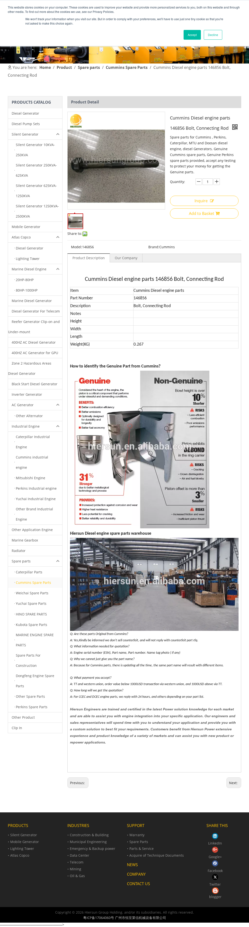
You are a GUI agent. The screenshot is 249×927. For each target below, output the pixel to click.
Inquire (201, 200)
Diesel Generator (25, 113)
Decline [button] (213, 35)
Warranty (136, 835)
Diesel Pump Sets (26, 123)
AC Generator (23, 405)
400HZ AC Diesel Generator (34, 342)
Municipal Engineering (88, 841)
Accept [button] (192, 35)
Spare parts (21, 561)
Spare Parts (138, 841)
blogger (215, 896)
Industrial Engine (26, 426)
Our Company (126, 258)
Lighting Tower (22, 848)
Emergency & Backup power (92, 848)
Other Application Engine (32, 529)
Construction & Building (89, 835)
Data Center (79, 855)
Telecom (76, 862)
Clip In (17, 727)
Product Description (88, 258)
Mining (75, 869)
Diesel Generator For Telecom (36, 311)
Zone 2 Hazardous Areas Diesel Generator (29, 368)
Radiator (19, 550)
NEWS (132, 864)
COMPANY (136, 874)
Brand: (153, 247)
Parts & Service (141, 848)
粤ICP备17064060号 (98, 917)
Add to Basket (201, 213)
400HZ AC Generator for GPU (35, 352)
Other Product (23, 717)
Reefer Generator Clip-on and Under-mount (34, 326)
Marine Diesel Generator (32, 300)
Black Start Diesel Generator (34, 384)
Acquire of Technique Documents (156, 855)
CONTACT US (138, 883)
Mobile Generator (26, 226)
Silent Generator (25, 134)
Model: (76, 247)
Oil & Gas (77, 875)
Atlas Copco (21, 237)
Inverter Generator (27, 394)
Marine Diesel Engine (29, 269)
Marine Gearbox (25, 540)
